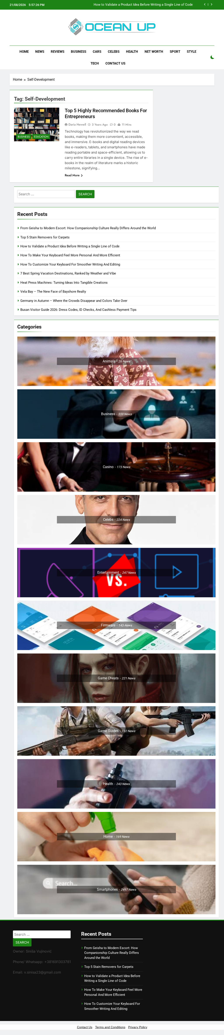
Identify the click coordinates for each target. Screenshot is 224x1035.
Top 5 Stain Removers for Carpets (45, 237)
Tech (95, 63)
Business (78, 52)
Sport (175, 52)
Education (41, 137)
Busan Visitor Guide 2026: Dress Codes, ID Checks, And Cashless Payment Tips (78, 310)
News (39, 52)
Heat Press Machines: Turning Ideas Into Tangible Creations (64, 283)
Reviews (57, 52)
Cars (97, 52)
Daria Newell (77, 124)
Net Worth (154, 52)
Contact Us (115, 63)
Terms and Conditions (110, 1027)
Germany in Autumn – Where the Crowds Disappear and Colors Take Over (73, 301)
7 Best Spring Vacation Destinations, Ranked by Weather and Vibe (68, 273)
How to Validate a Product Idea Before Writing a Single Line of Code (143, 5)
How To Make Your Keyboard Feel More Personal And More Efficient (70, 255)
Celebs (113, 52)
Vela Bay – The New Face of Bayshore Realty (53, 292)
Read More (72, 175)
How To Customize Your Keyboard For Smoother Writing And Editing (70, 264)
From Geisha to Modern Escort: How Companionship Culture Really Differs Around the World (88, 228)
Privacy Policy (137, 1027)
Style (191, 52)
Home (24, 52)
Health (132, 52)
